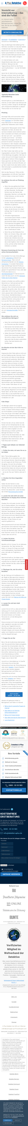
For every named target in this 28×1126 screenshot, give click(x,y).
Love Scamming (9, 720)
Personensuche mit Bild (15, 491)
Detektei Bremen (14, 1079)
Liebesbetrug (10, 258)
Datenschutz (14, 1012)
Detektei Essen (14, 1089)
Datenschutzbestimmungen (10, 871)
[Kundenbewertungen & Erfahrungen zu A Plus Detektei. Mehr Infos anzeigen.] (14, 739)
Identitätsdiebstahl (7, 274)
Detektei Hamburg (14, 1099)
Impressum (14, 1017)
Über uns (14, 997)
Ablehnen (17, 1120)
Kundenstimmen (14, 1007)
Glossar (14, 1022)
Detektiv (11, 667)
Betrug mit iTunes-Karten (12, 715)
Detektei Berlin (14, 1074)
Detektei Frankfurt (14, 1094)
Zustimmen (8, 1120)
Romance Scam (6, 260)
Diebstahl (8, 120)
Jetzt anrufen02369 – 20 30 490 (14, 694)
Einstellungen (8, 1123)
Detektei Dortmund (14, 1084)
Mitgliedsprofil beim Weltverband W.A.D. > (14, 981)
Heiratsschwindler (12, 310)
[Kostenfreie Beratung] (25, 3)
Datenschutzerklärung (18, 1116)
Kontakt (14, 1002)
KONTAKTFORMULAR (14, 790)
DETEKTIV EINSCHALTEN (13, 32)
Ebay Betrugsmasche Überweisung (15, 717)
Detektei (10, 678)
